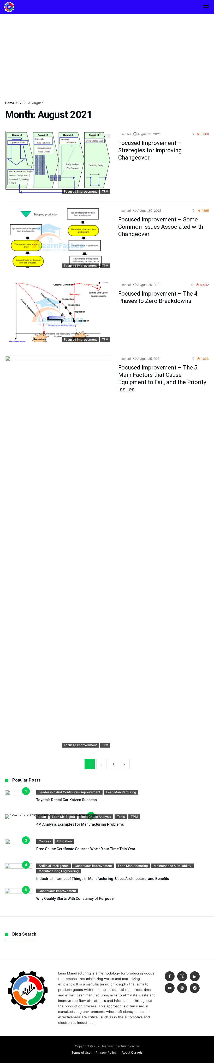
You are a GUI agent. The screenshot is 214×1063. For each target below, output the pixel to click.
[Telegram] (195, 988)
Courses (45, 841)
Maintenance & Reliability (172, 866)
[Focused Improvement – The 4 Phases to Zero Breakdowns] (57, 312)
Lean (42, 817)
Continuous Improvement (93, 866)
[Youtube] (170, 988)
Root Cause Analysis (96, 817)
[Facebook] (170, 976)
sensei (126, 134)
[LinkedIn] (195, 976)
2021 (23, 103)
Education (64, 841)
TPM (105, 191)
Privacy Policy (106, 1052)
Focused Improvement (80, 191)
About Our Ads (132, 1052)
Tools (121, 817)
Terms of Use (81, 1052)
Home (9, 103)
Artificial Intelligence (54, 866)
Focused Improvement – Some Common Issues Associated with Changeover (160, 226)
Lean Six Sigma (63, 817)
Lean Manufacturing (121, 792)
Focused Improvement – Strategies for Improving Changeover (150, 150)
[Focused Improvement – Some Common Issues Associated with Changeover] (57, 238)
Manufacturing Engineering (59, 871)
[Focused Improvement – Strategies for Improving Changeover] (57, 162)
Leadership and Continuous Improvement (69, 792)
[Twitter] (182, 976)
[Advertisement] (107, 53)
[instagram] (182, 988)
